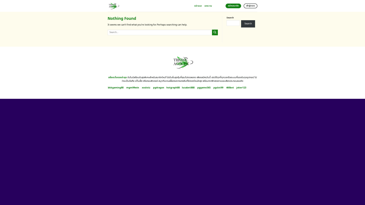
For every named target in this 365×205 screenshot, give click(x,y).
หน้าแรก (198, 5)
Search (230, 17)
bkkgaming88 (115, 87)
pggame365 (204, 87)
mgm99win (132, 87)
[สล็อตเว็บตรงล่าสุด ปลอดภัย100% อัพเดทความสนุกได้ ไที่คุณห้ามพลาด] (149, 6)
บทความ (208, 5)
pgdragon (158, 87)
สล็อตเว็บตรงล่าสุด (117, 77)
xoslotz (146, 87)
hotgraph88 (173, 87)
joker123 (241, 87)
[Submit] (215, 32)
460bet (230, 87)
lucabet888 (188, 87)
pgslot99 (218, 87)
